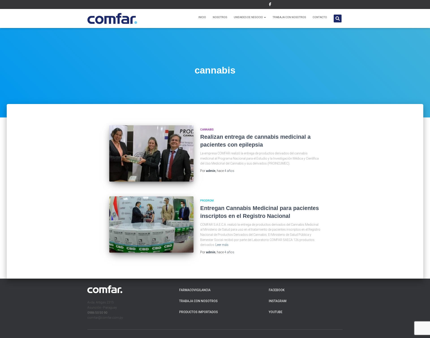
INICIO (202, 17)
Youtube (275, 312)
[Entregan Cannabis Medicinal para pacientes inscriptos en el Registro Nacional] (151, 224)
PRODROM (207, 200)
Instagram (277, 301)
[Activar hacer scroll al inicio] (421, 329)
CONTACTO (320, 17)
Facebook (277, 290)
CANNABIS (207, 129)
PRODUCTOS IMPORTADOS (198, 312)
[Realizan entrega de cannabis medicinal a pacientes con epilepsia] (151, 153)
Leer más (221, 245)
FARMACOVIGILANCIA (195, 290)
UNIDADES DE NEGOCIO (249, 17)
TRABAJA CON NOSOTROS (289, 17)
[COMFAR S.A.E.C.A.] (112, 18)
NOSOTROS (220, 17)
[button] (265, 17)
